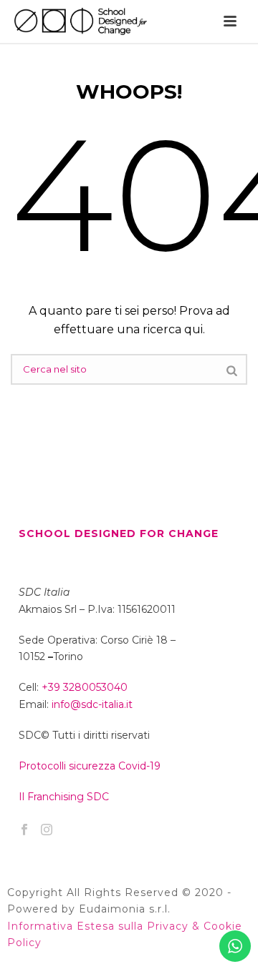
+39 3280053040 (85, 687)
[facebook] (24, 830)
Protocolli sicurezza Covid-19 (90, 765)
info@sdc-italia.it (92, 704)
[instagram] (46, 830)
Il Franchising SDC (64, 796)
